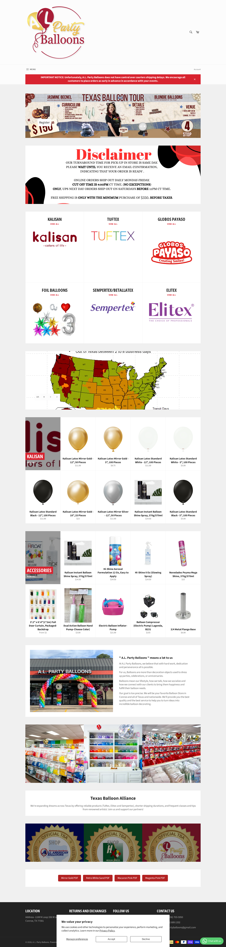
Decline (146, 939)
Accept (111, 939)
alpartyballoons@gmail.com (180, 927)
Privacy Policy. (107, 931)
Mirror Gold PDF (69, 878)
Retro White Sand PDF (97, 878)
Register (44, 122)
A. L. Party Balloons (41, 942)
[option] (113, 380)
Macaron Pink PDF (127, 878)
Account (197, 69)
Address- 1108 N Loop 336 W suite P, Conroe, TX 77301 (44, 919)
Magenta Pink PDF (155, 878)
